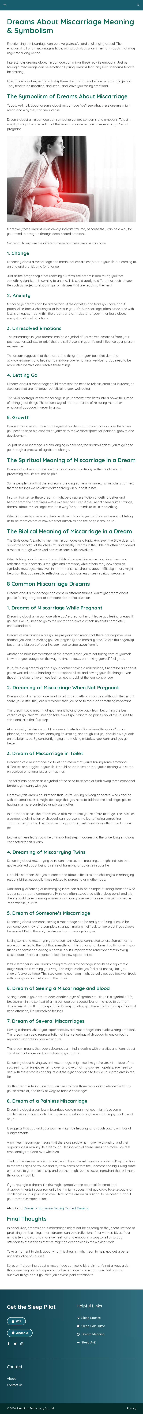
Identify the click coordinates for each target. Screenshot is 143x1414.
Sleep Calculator (93, 1326)
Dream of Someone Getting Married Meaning (56, 1208)
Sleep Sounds (91, 1318)
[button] (138, 5)
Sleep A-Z (88, 1342)
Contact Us (14, 1385)
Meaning (98, 1334)
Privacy (131, 1408)
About (11, 1379)
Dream (86, 1334)
